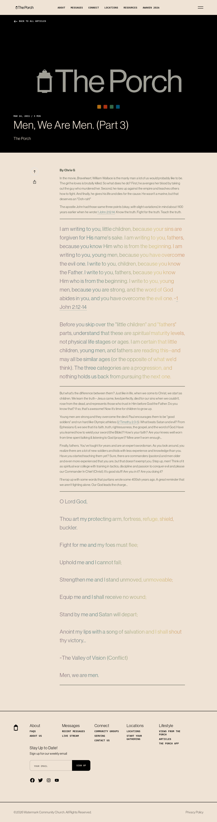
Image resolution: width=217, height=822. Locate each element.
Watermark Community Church (44, 812)
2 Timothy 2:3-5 (128, 422)
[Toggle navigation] (200, 7)
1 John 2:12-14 (106, 212)
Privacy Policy (194, 812)
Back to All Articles (30, 21)
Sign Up (81, 765)
